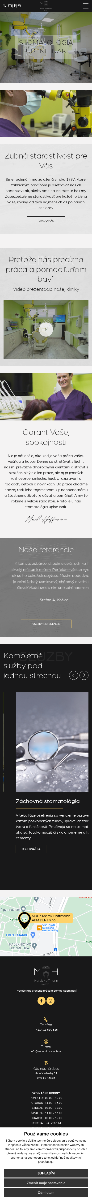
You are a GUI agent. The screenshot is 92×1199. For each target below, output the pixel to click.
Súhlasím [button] (46, 1173)
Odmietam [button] (46, 1192)
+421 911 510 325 (46, 1029)
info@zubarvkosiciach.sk (46, 1051)
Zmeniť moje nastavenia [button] (46, 1183)
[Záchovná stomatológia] (46, 742)
